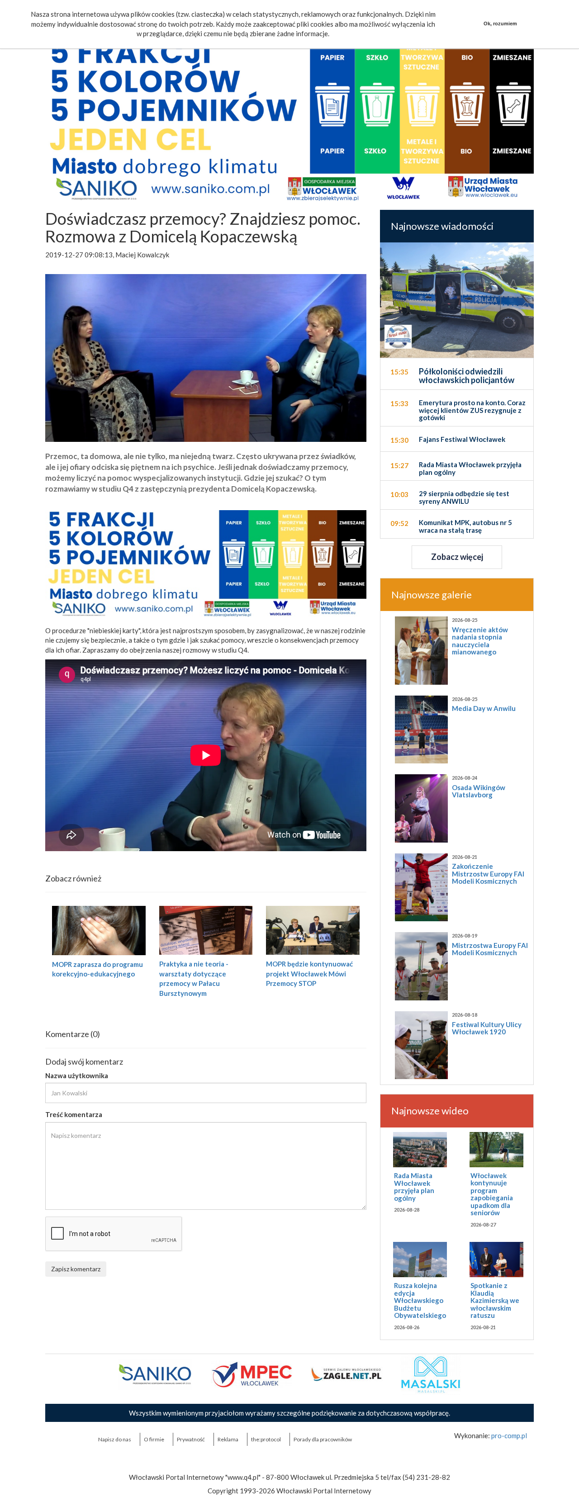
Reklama (228, 1439)
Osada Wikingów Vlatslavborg (478, 791)
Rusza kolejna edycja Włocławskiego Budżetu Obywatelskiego (420, 1300)
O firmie (154, 1439)
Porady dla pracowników (323, 1439)
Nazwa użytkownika (76, 1075)
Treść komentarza (73, 1114)
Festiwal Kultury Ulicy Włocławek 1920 (487, 1028)
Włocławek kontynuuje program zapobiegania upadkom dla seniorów (491, 1194)
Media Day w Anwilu (484, 708)
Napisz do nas (114, 1439)
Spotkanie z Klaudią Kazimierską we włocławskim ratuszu (494, 1300)
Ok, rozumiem (500, 23)
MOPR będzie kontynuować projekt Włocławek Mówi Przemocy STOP (309, 973)
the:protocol (266, 1439)
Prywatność (191, 1439)
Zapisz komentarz (75, 1269)
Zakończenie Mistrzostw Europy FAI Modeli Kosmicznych (488, 873)
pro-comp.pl (509, 1435)
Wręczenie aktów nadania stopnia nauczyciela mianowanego (480, 640)
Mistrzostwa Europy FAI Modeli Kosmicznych (490, 949)
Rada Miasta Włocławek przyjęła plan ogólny (414, 1186)
